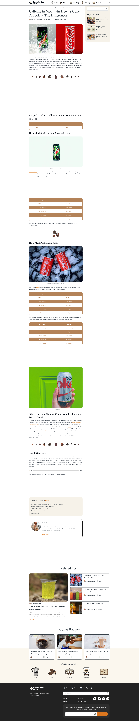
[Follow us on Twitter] (99, 698)
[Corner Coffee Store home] (37, 688)
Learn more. (78, 7)
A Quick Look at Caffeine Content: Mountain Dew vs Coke (48, 504)
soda (79, 435)
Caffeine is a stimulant (41, 431)
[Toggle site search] (109, 3)
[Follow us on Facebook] (94, 698)
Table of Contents (40, 500)
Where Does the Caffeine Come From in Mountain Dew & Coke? (49, 511)
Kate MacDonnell (37, 19)
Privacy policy (82, 701)
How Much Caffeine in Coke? (40, 508)
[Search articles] (106, 9)
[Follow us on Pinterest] (103, 698)
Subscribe (102, 714)
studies (69, 426)
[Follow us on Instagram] (107, 698)
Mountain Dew (33, 171)
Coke (37, 287)
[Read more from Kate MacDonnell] (30, 19)
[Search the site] (107, 693)
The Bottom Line (37, 513)
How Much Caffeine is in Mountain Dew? (43, 506)
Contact (65, 701)
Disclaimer (81, 698)
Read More (46, 534)
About (65, 698)
